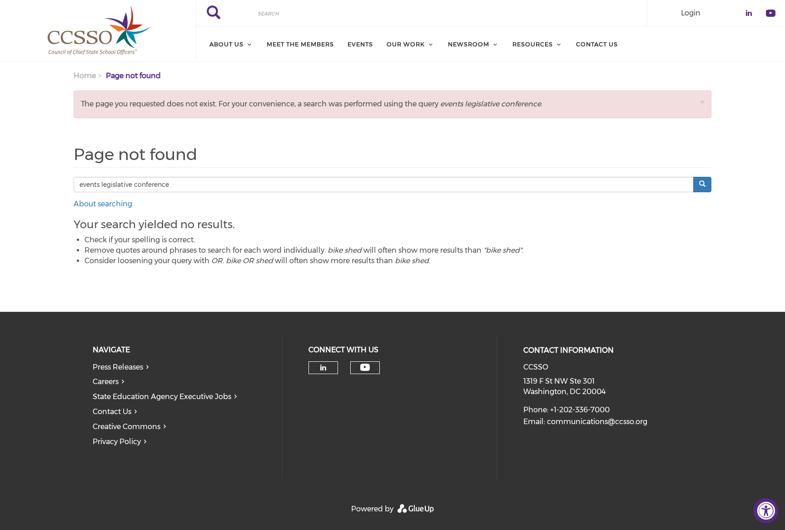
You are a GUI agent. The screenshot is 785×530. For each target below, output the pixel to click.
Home (85, 75)
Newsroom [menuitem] (468, 44)
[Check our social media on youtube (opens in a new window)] (365, 367)
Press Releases (118, 367)
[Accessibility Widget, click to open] (765, 510)
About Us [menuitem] (226, 44)
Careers (106, 381)
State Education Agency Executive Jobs (162, 396)
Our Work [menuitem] (406, 44)
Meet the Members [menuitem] (300, 44)
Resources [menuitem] (532, 44)
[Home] (98, 31)
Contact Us (112, 411)
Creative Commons (126, 426)
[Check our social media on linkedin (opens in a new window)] (323, 368)
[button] (702, 101)
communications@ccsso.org (597, 421)
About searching (103, 204)
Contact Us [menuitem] (597, 44)
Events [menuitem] (360, 44)
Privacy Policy (117, 441)
